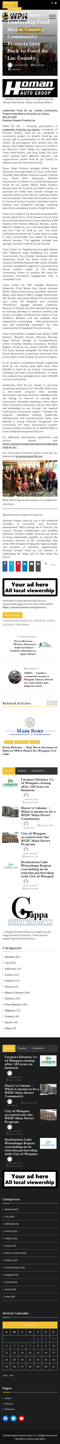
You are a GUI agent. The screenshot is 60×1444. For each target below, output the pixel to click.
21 (30, 1359)
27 (22, 1366)
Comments (38, 771)
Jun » (11, 1375)
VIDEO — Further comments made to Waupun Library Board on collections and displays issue (38, 679)
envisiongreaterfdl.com (29, 456)
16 (45, 1352)
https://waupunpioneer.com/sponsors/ (24, 607)
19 (14, 1359)
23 (45, 1359)
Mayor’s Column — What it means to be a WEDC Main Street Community (38, 813)
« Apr (5, 1375)
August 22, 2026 (46, 825)
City (7, 962)
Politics (9, 742)
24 (53, 1359)
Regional (34, 742)
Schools (9, 1016)
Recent (9, 771)
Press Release (14, 9)
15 (38, 1352)
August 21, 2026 (31, 856)
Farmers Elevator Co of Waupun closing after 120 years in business (37, 785)
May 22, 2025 (39, 65)
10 (53, 1345)
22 (38, 1359)
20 (22, 1359)
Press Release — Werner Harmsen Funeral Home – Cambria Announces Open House (23, 647)
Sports (9, 1022)
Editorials (10, 968)
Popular (22, 771)
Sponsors (10, 1409)
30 (45, 1366)
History (9, 986)
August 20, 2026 (31, 888)
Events (9, 974)
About (8, 1398)
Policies (9, 1403)
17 (53, 1352)
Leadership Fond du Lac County (21, 129)
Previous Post (28, 636)
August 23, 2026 (31, 802)
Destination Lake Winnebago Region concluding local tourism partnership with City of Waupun (37, 869)
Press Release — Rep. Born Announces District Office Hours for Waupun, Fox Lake (29, 750)
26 (14, 1366)
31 (53, 1366)
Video (8, 1028)
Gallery (9, 980)
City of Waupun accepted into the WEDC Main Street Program (35, 839)
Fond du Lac (39, 620)
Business (10, 956)
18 (6, 1359)
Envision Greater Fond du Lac (17, 620)
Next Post (30, 668)
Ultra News (40, 1438)
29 (38, 1366)
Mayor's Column (14, 992)
